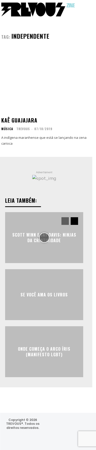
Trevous (23, 129)
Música (7, 128)
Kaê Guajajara (19, 120)
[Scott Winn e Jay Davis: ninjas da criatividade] (44, 237)
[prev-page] (65, 221)
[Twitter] (78, 424)
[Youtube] (67, 438)
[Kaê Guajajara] (44, 81)
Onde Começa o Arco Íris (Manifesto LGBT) (44, 351)
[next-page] (74, 221)
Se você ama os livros (44, 295)
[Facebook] (65, 424)
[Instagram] (51, 424)
